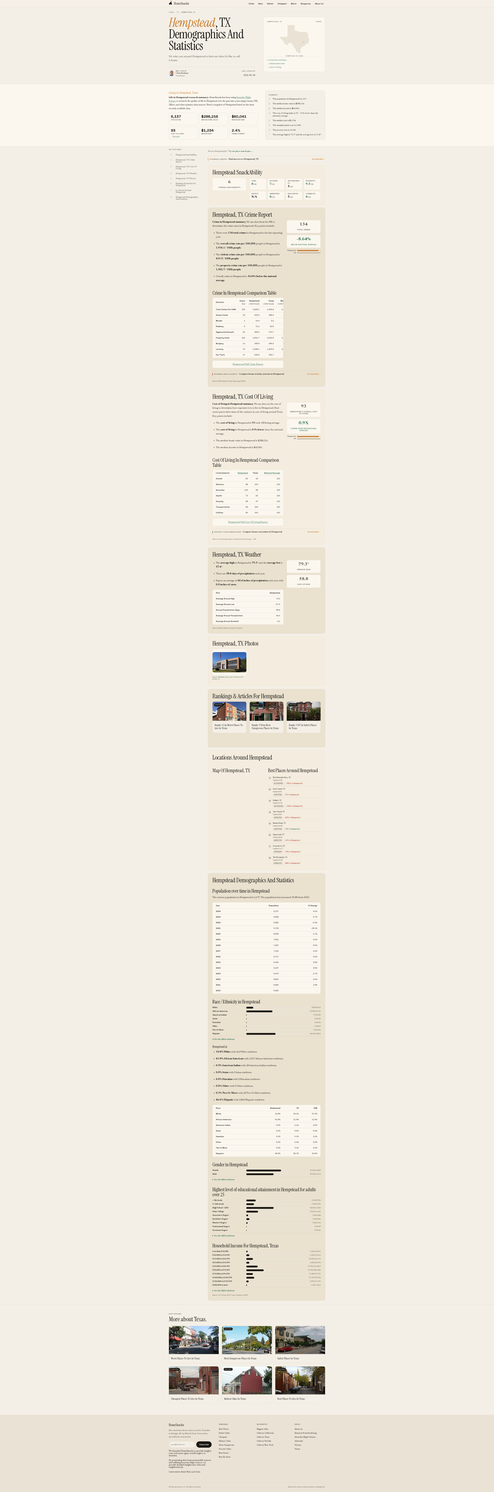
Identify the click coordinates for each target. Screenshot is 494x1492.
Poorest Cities (225, 1449)
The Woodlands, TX (280, 857)
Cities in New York (265, 1445)
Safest (270, 3)
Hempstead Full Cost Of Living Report (248, 522)
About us (299, 1429)
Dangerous (306, 3)
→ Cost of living (274, 67)
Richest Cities (225, 1441)
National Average (272, 473)
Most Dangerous (226, 1445)
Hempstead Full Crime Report (248, 364)
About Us (319, 3)
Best (260, 3)
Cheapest (282, 3)
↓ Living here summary (276, 60)
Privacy (298, 1445)
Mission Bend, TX (279, 823)
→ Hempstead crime (276, 63)
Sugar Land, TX (278, 834)
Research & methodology (306, 1433)
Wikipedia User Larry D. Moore (229, 677)
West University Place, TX (282, 777)
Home (171, 12)
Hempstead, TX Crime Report (242, 215)
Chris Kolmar (182, 73)
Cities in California (265, 1433)
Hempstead (243, 473)
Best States (223, 1453)
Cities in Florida (264, 1441)
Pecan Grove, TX (279, 846)
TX (178, 12)
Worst (294, 3)
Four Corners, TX (279, 788)
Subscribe (204, 1444)
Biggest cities (262, 1429)
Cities (251, 3)
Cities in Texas (263, 1437)
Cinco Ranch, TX (279, 811)
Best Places (224, 1429)
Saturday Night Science (191, 1463)
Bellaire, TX (277, 800)
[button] (266, 159)
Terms (297, 1449)
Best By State (225, 1457)
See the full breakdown (224, 1039)
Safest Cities (224, 1433)
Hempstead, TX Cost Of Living (242, 397)
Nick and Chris (193, 1472)
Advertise (299, 1441)
